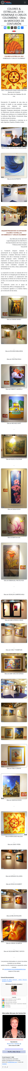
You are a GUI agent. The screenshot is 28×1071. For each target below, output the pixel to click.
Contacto (4, 1063)
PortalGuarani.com (12, 1062)
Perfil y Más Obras (14, 1052)
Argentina (16, 1043)
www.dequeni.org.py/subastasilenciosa (15, 969)
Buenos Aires (10, 1043)
